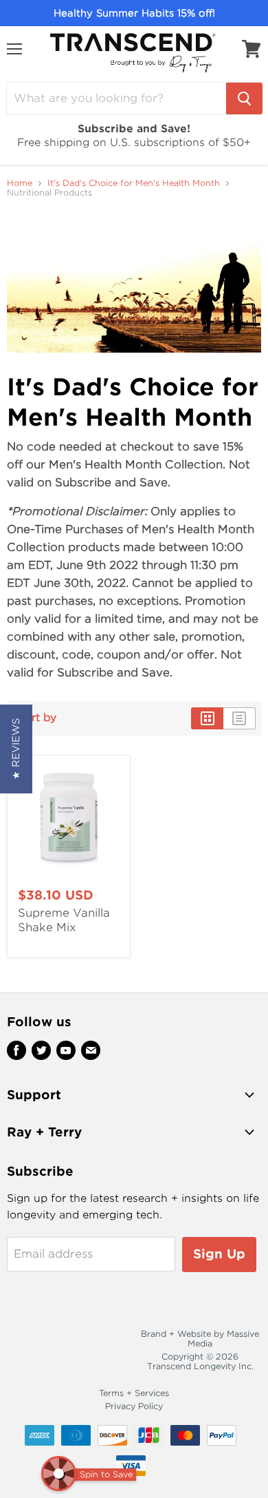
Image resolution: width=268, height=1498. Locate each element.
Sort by (37, 718)
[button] (16, 749)
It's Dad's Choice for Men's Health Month (133, 183)
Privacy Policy (134, 1406)
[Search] (244, 98)
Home (19, 183)
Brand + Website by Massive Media (200, 1339)
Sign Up (219, 1254)
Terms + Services (134, 1393)
